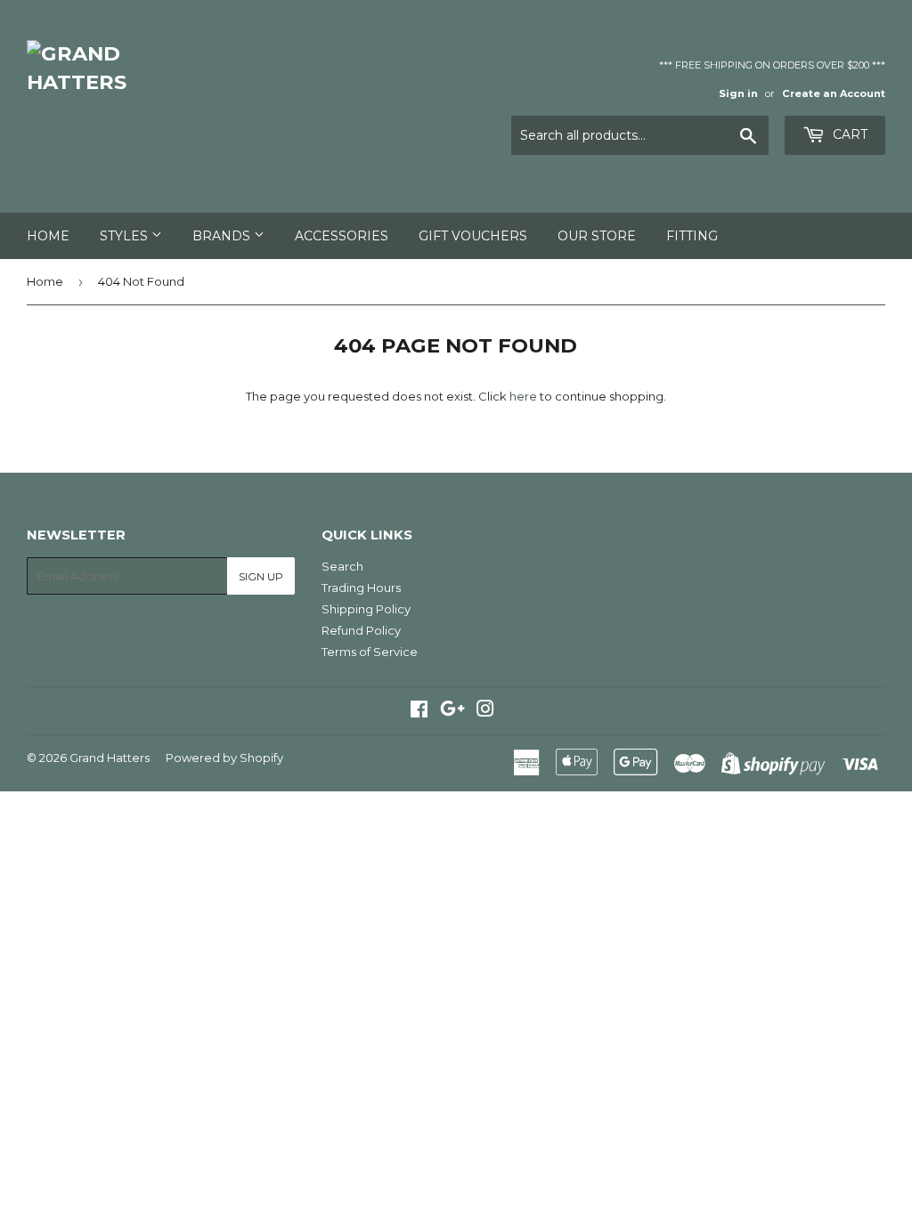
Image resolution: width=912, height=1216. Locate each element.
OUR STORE (597, 236)
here (523, 396)
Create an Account (833, 93)
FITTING (692, 236)
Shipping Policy (366, 609)
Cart (848, 134)
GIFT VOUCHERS (473, 236)
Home (48, 236)
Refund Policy (361, 630)
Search (342, 566)
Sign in (738, 93)
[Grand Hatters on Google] (452, 711)
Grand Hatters (109, 757)
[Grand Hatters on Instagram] (485, 711)
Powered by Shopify (224, 757)
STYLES (125, 236)
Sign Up (261, 576)
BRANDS (223, 236)
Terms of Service (370, 651)
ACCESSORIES (341, 236)
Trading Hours (361, 587)
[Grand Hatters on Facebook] (419, 711)
